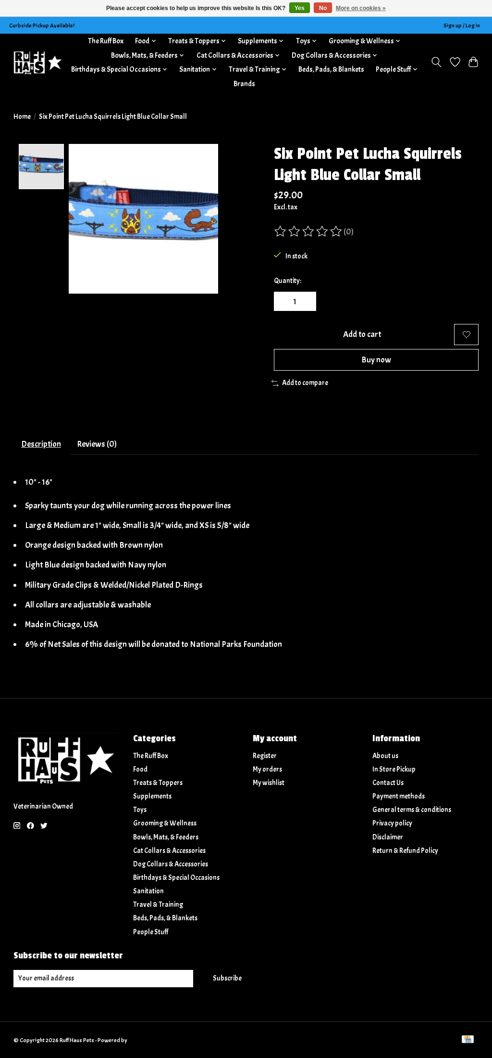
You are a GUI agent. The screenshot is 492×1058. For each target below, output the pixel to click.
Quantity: (287, 280)
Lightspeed (142, 1040)
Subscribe (227, 978)
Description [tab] (41, 444)
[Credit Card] (468, 1040)
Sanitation (148, 891)
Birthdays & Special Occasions (176, 877)
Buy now (376, 359)
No (323, 8)
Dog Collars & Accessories (170, 864)
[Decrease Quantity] (284, 301)
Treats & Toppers (158, 782)
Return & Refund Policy (405, 850)
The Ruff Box (105, 41)
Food (140, 769)
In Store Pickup (394, 769)
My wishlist (268, 782)
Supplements (152, 796)
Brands (244, 84)
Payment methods (398, 796)
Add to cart (362, 334)
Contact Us (388, 782)
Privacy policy (392, 823)
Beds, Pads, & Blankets (331, 69)
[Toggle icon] (436, 62)
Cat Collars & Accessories (169, 850)
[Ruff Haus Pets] (38, 62)
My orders (267, 769)
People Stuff (150, 932)
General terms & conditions (411, 809)
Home (22, 116)
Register (265, 756)
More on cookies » (361, 8)
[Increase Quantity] (305, 301)
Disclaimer (387, 837)
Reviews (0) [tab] (97, 444)
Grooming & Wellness (165, 823)
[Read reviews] (309, 231)
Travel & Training (158, 904)
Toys (140, 809)
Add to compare (305, 382)
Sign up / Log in (461, 25)
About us (385, 756)
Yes (300, 8)
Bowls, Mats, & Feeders (165, 837)
